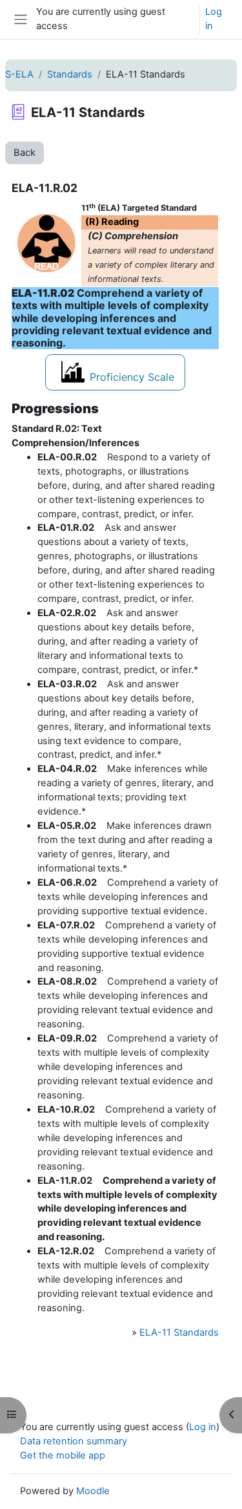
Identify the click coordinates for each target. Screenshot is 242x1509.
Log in (213, 19)
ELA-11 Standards (179, 1332)
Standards (69, 74)
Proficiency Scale (132, 376)
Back (24, 152)
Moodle (93, 1491)
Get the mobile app (62, 1455)
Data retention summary (73, 1441)
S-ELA (19, 74)
